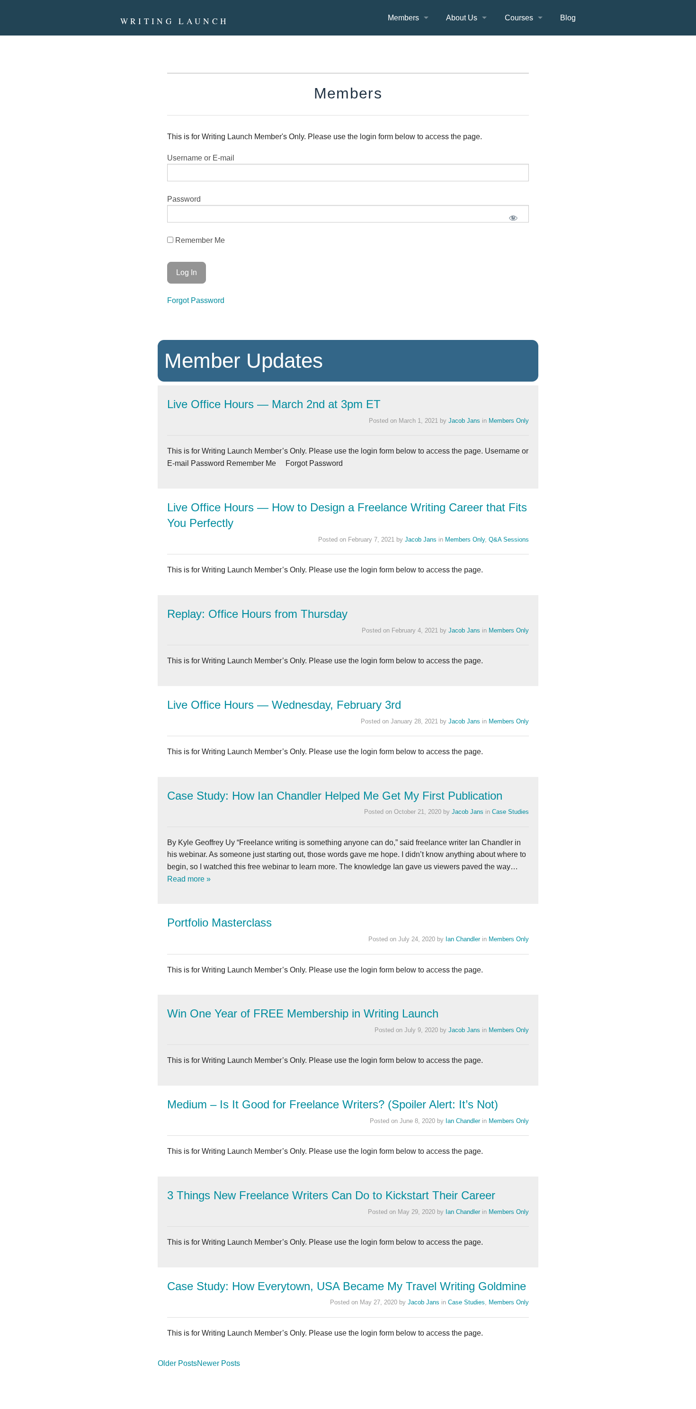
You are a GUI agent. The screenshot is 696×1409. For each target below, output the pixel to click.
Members (403, 18)
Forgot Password (195, 300)
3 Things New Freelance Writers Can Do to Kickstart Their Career (331, 1195)
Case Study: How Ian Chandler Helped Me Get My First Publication (334, 795)
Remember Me (199, 240)
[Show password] (513, 217)
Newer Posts (218, 1363)
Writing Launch (174, 21)
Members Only (509, 420)
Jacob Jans (464, 420)
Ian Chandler (463, 939)
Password (184, 199)
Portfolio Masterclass (219, 922)
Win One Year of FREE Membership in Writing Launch (302, 1013)
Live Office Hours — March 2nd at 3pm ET (274, 404)
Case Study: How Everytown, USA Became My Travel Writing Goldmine (346, 1286)
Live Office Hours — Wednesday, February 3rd (284, 704)
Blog (568, 18)
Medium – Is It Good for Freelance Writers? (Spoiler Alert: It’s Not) (332, 1104)
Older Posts (177, 1363)
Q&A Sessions (509, 539)
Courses (519, 18)
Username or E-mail (200, 158)
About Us (461, 18)
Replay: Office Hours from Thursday (257, 613)
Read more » (189, 879)
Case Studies (510, 811)
